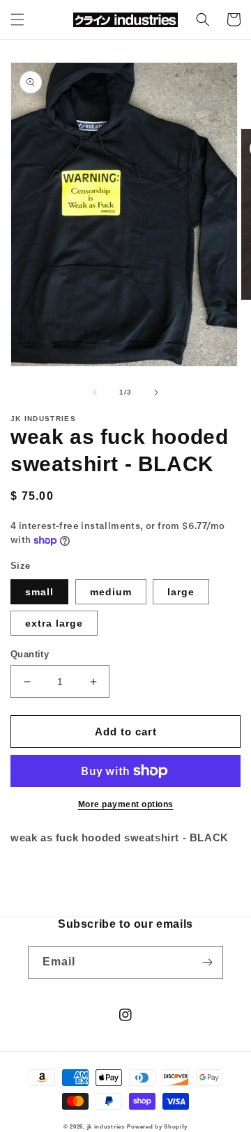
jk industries (106, 1126)
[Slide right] (156, 392)
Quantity (29, 654)
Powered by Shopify (157, 1126)
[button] (17, 19)
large (181, 591)
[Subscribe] (207, 962)
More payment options (126, 804)
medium (111, 591)
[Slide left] (94, 392)
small (39, 591)
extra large (54, 623)
